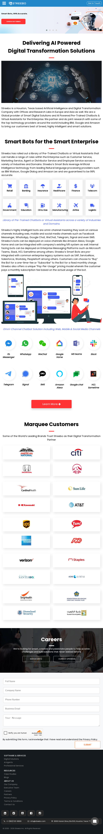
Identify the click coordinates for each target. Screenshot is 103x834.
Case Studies (10, 774)
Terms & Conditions (13, 801)
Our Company (10, 784)
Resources (9, 770)
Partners (8, 794)
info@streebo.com (37, 821)
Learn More (50, 404)
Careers (7, 791)
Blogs (6, 777)
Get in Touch (94, 3)
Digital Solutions (11, 759)
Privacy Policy (10, 797)
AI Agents (8, 762)
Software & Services (15, 755)
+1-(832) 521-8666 (13, 821)
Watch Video (36, 659)
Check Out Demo (13, 21)
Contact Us (9, 804)
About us (9, 781)
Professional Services (14, 765)
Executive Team (11, 787)
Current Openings (66, 659)
